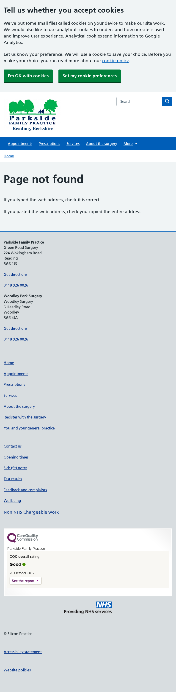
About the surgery (101, 143)
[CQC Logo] (22, 541)
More (130, 143)
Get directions (15, 274)
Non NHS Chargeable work (31, 512)
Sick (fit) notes (15, 468)
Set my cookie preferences (90, 75)
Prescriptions (49, 143)
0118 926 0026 (16, 285)
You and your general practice (29, 428)
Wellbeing (12, 500)
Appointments (20, 143)
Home (9, 156)
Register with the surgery (25, 417)
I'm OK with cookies (28, 75)
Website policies (17, 670)
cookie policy (115, 60)
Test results (13, 479)
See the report (23, 581)
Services (73, 143)
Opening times (16, 457)
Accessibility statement (23, 651)
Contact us (13, 446)
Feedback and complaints (25, 490)
